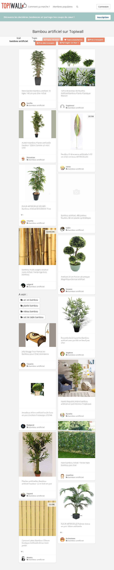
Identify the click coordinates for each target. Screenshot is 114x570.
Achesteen (70, 538)
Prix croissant (96, 39)
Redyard (30, 425)
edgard (30, 284)
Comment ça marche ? (39, 6)
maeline (69, 475)
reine (68, 167)
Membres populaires (63, 6)
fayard (30, 493)
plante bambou (30, 305)
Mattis (30, 557)
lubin (68, 228)
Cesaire (30, 364)
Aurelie (69, 414)
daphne (69, 352)
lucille (29, 103)
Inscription (103, 17)
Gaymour (70, 105)
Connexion (103, 6)
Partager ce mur (69, 42)
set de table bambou (33, 317)
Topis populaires (74, 39)
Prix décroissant (46, 43)
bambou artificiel (37, 105)
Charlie (30, 221)
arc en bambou (30, 299)
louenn (69, 289)
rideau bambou (30, 311)
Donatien (31, 157)
